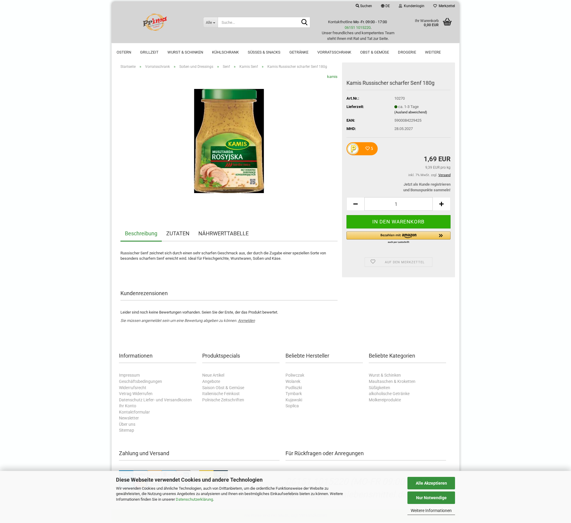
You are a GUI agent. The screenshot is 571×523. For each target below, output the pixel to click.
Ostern (124, 52)
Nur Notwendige (431, 497)
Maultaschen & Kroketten (392, 381)
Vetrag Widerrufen (136, 393)
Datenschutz (130, 399)
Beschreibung (141, 233)
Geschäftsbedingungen (140, 381)
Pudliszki (294, 387)
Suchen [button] (365, 6)
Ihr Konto (127, 405)
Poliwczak (295, 375)
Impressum (129, 375)
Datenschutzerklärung (194, 499)
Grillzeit (149, 52)
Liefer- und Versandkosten (167, 399)
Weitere (433, 52)
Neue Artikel (213, 375)
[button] (385, 5)
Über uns (127, 424)
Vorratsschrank (334, 52)
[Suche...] (304, 22)
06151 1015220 (358, 27)
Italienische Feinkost (221, 393)
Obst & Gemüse (374, 52)
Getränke (298, 52)
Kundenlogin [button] (413, 6)
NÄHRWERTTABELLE (223, 233)
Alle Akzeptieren (431, 483)
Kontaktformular (134, 412)
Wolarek (293, 381)
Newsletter (129, 418)
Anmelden (246, 320)
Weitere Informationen (431, 510)
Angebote (211, 381)
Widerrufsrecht (132, 387)
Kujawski (294, 399)
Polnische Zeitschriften (223, 399)
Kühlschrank (225, 52)
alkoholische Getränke (389, 393)
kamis (332, 76)
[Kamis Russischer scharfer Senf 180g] (229, 140)
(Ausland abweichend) (410, 112)
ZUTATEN (177, 233)
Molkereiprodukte (385, 399)
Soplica (292, 405)
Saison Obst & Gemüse (223, 387)
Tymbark (294, 393)
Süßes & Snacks (264, 52)
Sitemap (126, 430)
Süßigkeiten (379, 387)
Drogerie (407, 52)
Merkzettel (446, 6)
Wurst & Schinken (185, 52)
